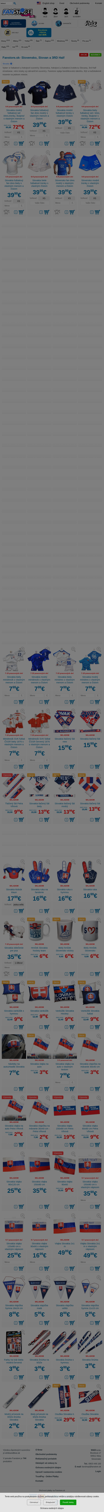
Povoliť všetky (68, 1502)
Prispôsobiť (50, 1502)
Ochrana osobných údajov (52, 1508)
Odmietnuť (34, 1502)
